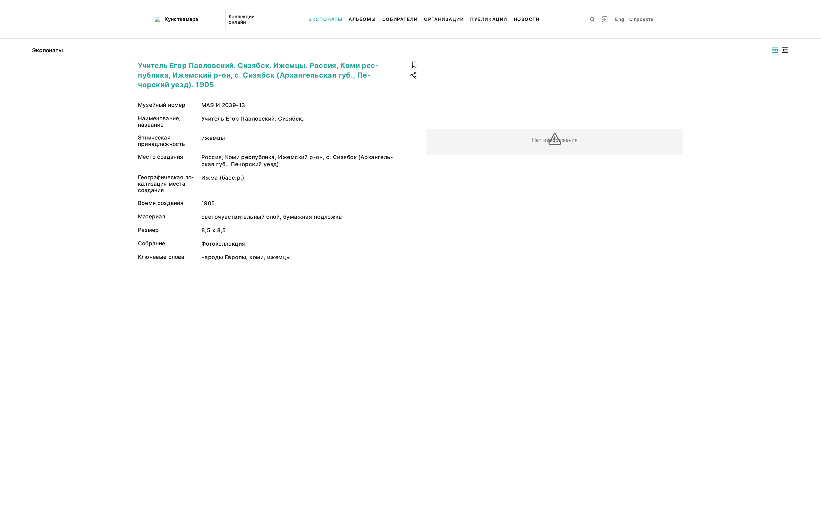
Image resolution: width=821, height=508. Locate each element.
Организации (444, 19)
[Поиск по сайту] (592, 19)
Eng (619, 19)
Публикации (488, 19)
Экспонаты (325, 19)
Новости (527, 19)
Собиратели (400, 19)
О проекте (641, 19)
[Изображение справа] (775, 50)
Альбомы (362, 19)
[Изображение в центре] (785, 50)
